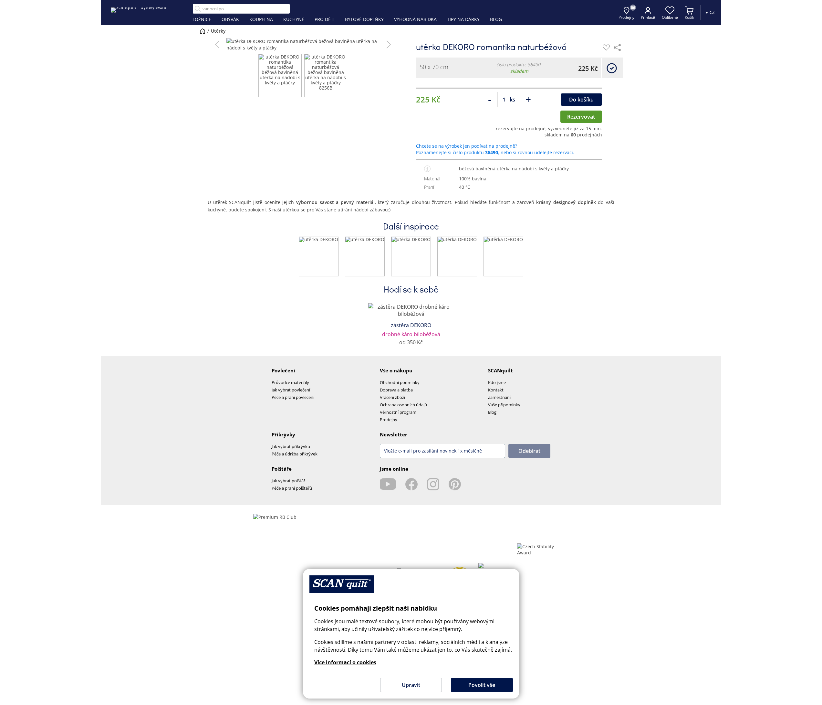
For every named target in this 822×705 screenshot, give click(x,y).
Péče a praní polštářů (292, 488)
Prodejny (388, 419)
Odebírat (529, 450)
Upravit (411, 685)
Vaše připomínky (504, 405)
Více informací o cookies (345, 662)
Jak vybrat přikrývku (291, 446)
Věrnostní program (398, 412)
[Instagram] (433, 484)
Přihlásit (648, 17)
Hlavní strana (202, 31)
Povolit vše (481, 685)
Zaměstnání (499, 397)
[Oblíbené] (606, 47)
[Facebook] (411, 484)
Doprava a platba (396, 390)
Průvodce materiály (290, 382)
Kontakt (496, 390)
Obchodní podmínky (400, 382)
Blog (492, 412)
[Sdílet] (617, 47)
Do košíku (581, 99)
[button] (217, 44)
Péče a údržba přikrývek (294, 454)
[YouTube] (388, 484)
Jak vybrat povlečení (291, 390)
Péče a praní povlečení (293, 397)
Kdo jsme (497, 382)
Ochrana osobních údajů (403, 405)
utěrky (218, 31)
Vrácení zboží (392, 397)
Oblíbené (670, 17)
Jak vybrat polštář (288, 481)
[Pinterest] (455, 484)
